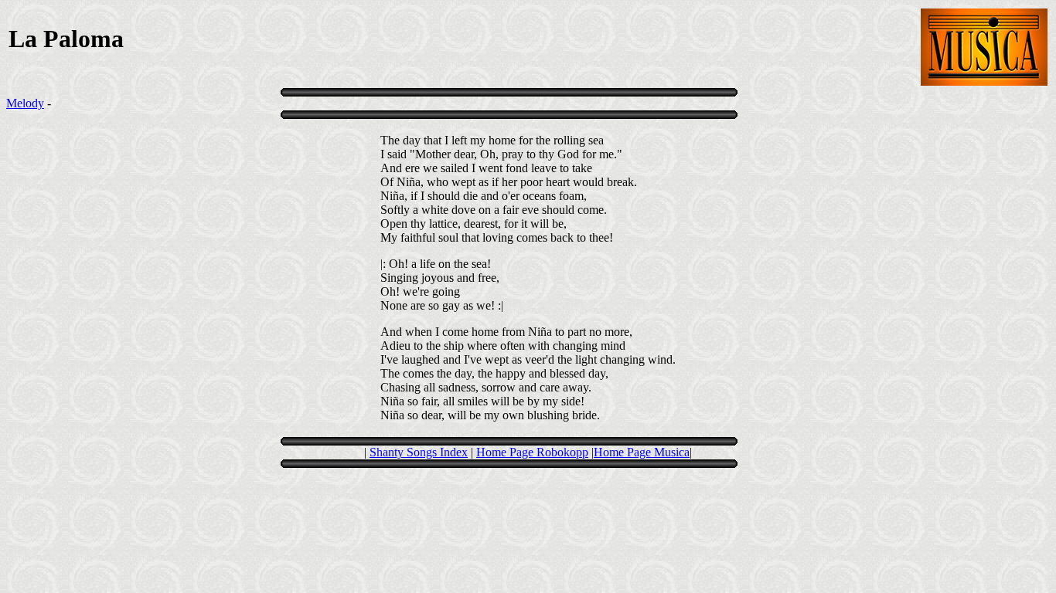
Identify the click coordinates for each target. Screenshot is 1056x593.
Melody (25, 103)
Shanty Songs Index (419, 452)
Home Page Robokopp (532, 452)
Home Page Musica (642, 452)
